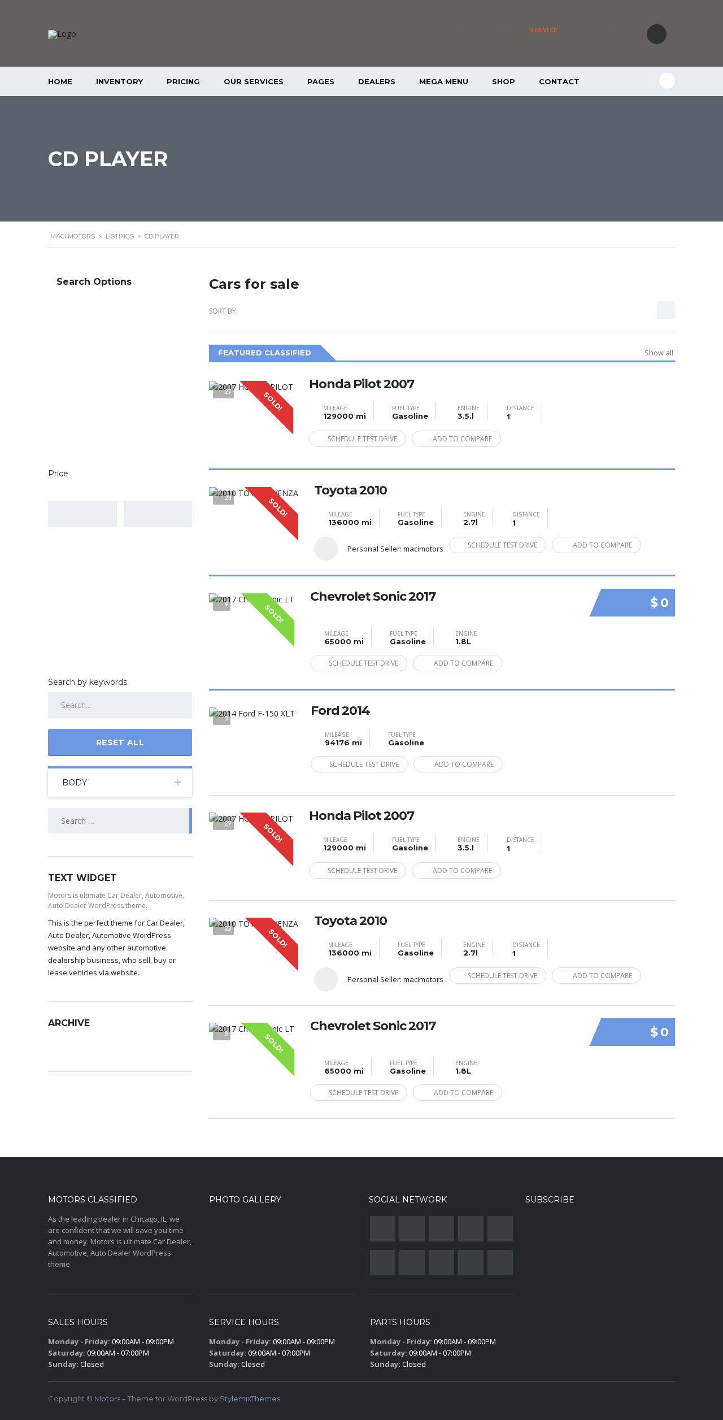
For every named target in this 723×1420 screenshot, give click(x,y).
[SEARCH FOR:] (120, 820)
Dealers (376, 81)
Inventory (119, 81)
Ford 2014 (340, 711)
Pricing (183, 81)
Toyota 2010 (350, 490)
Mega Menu (443, 81)
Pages (320, 81)
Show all (658, 353)
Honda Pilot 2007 (361, 384)
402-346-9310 (590, 29)
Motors (107, 1398)
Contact (559, 81)
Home (60, 81)
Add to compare (462, 439)
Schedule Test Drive (362, 439)
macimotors (423, 549)
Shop (503, 81)
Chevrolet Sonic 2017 (372, 596)
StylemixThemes (250, 1398)
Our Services (254, 81)
